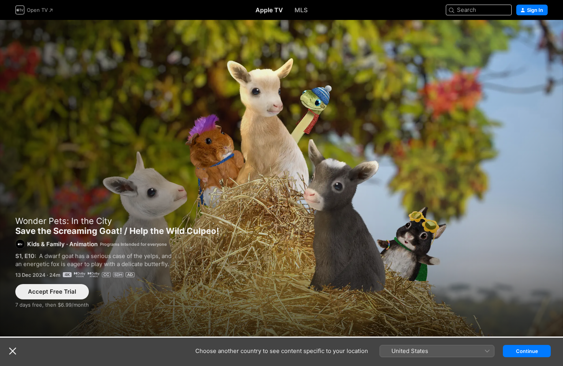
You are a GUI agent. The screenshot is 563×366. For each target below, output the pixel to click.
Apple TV (269, 10)
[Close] (12, 351)
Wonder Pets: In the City (63, 221)
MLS (301, 10)
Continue (527, 351)
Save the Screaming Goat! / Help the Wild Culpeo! (281, 178)
